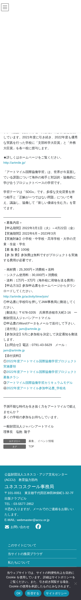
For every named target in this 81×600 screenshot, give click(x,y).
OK (18, 593)
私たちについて (19, 562)
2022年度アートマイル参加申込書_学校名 (36, 388)
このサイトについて (22, 545)
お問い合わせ (19, 527)
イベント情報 (46, 441)
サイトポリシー (56, 593)
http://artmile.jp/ (14, 162)
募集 (31, 441)
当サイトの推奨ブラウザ (25, 554)
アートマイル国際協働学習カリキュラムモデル (40, 382)
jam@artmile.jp (29, 329)
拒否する (33, 593)
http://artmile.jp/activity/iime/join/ (26, 296)
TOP (31, 446)
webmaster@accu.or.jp (33, 520)
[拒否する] (75, 583)
